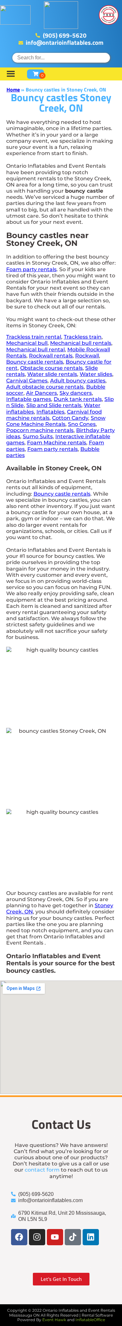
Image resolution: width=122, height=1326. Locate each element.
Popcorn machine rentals (40, 430)
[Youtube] (55, 1237)
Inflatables (50, 412)
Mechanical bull (26, 343)
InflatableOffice (90, 1319)
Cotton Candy (70, 418)
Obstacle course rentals (51, 368)
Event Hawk (54, 1319)
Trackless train (83, 337)
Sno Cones (82, 424)
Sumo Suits (38, 436)
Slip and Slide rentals (53, 405)
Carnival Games (26, 381)
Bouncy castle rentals (34, 362)
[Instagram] (37, 1237)
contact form (42, 1170)
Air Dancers (41, 393)
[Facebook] (19, 1237)
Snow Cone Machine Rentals (55, 421)
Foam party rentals (31, 269)
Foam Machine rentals (56, 443)
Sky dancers (76, 393)
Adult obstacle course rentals (45, 387)
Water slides (96, 374)
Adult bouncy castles (77, 381)
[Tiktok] (73, 1237)
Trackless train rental (33, 337)
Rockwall (87, 356)
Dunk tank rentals (78, 399)
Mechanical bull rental (35, 349)
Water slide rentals (52, 374)
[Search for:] (61, 57)
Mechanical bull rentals (80, 343)
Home (13, 89)
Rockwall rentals (51, 356)
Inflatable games (28, 399)
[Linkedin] (91, 1237)
